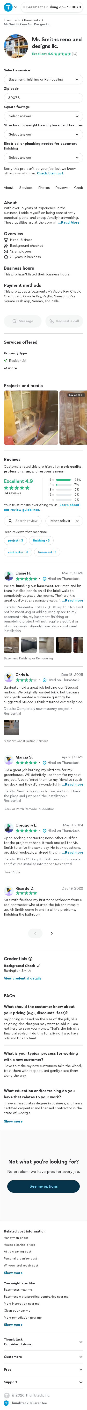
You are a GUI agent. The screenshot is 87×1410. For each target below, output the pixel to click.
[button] (16, 46)
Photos (44, 188)
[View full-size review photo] (11, 645)
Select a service (17, 70)
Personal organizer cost (20, 1258)
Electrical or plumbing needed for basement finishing (40, 146)
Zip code (11, 89)
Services (26, 188)
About (9, 188)
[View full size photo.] (31, 417)
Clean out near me (17, 1310)
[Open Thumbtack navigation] (10, 7)
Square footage (17, 107)
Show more (13, 1273)
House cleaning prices (19, 1244)
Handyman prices (16, 1237)
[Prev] (35, 933)
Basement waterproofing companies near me (36, 1296)
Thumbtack (12, 20)
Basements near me (18, 1289)
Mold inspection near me (21, 1303)
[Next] (51, 933)
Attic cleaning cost (17, 1251)
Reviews (62, 188)
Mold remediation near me (23, 1317)
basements (32, 20)
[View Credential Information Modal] (30, 959)
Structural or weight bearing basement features (43, 125)
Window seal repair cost (21, 1265)
